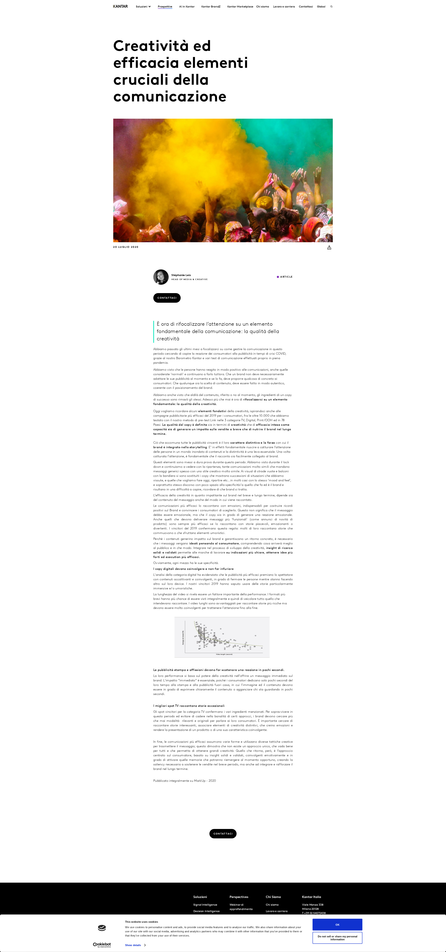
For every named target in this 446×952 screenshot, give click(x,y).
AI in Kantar (186, 6)
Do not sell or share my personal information (337, 938)
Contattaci (306, 6)
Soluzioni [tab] (141, 6)
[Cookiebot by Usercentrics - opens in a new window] (102, 945)
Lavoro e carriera (284, 6)
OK (338, 924)
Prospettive (165, 6)
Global (321, 6)
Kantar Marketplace (240, 6)
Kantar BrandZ (210, 6)
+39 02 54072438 (315, 913)
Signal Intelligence (205, 905)
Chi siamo (262, 6)
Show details (133, 945)
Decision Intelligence (206, 911)
